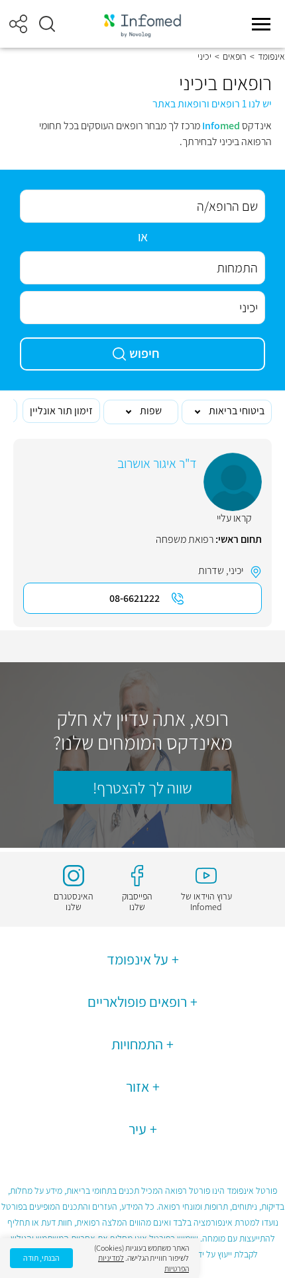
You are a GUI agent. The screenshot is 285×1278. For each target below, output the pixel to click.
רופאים (235, 56)
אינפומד (271, 56)
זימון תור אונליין (61, 411)
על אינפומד (137, 959)
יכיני (236, 570)
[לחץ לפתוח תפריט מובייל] (261, 24)
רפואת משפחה (184, 539)
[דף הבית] (142, 24)
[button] (47, 24)
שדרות (211, 570)
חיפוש (144, 353)
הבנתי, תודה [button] (41, 1258)
